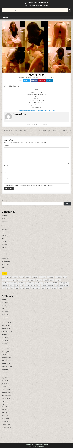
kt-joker (4, 244)
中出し (61, 283)
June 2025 (5, 340)
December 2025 (6, 323)
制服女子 (4, 285)
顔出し (48, 288)
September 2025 (7, 331)
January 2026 (6, 320)
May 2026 (4, 308)
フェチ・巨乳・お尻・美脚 (9, 283)
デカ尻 (45, 280)
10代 (3, 277)
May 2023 (4, 413)
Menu (6, 17)
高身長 (60, 288)
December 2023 (6, 392)
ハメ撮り (51, 280)
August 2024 (5, 369)
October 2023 (6, 398)
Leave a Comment (42, 77)
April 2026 (5, 311)
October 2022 (6, 433)
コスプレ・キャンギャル (8, 280)
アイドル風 (42, 277)
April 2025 (5, 346)
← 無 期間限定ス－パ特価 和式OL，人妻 (15, 131)
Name (6, 166)
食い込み (54, 288)
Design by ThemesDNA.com (36, 446)
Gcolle (4, 236)
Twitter (27, 80)
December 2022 (6, 427)
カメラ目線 (58, 277)
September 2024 (7, 366)
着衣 (3, 288)
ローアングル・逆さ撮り (51, 283)
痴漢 (57, 285)
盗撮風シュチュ (64, 285)
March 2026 (5, 314)
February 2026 (6, 317)
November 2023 (6, 395)
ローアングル (39, 283)
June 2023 (5, 410)
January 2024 (6, 389)
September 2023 (7, 401)
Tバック (15, 277)
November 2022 (6, 430)
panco (3, 250)
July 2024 (5, 372)
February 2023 (6, 421)
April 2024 (5, 381)
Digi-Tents (51, 77)
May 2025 (4, 343)
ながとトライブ (39, 124)
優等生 (67, 283)
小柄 (17, 285)
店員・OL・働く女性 (30, 285)
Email (6, 172)
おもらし (28, 277)
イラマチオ (50, 277)
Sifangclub (5, 259)
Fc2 (3, 233)
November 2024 (6, 360)
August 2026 (5, 300)
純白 (8, 288)
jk (7, 277)
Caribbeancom (6, 221)
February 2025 (6, 352)
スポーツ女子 (31, 280)
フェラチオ (21, 283)
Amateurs (4, 215)
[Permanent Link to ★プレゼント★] (36, 47)
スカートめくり (21, 280)
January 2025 (6, 355)
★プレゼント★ (36, 74)
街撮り (27, 288)
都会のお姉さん (36, 288)
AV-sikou (4, 218)
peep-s (4, 256)
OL (10, 277)
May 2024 (4, 378)
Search (4, 201)
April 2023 (5, 415)
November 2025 (6, 326)
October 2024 (6, 363)
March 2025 (5, 349)
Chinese (4, 224)
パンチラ (58, 280)
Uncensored (5, 264)
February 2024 (6, 386)
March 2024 (5, 384)
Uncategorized (6, 262)
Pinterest (42, 80)
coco (3, 227)
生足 (38, 285)
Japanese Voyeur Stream (36, 3)
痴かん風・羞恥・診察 (47, 285)
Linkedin (50, 80)
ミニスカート (29, 283)
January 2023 (6, 424)
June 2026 (5, 305)
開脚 (43, 288)
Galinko (22, 77)
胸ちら (22, 288)
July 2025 (5, 337)
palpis (4, 247)
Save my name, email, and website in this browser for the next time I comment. (29, 185)
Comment (7, 145)
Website (6, 179)
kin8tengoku (5, 241)
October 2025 (6, 329)
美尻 (12, 288)
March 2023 (5, 418)
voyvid (3, 267)
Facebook (34, 80)
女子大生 (11, 285)
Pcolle (4, 253)
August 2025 (5, 334)
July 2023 (5, 407)
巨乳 (21, 285)
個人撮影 (45, 124)
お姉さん (33, 124)
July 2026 (5, 302)
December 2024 (6, 358)
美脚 (17, 288)
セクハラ (39, 280)
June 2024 (5, 375)
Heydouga (4, 238)
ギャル (65, 277)
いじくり (21, 277)
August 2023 (5, 404)
